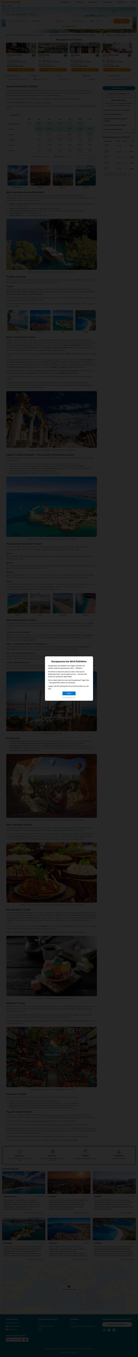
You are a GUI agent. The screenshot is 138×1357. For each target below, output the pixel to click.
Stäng (69, 693)
